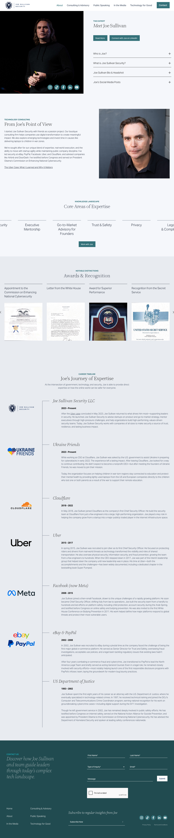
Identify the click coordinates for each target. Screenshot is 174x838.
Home (9, 808)
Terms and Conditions (160, 824)
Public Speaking (101, 5)
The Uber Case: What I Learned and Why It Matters (28, 167)
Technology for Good (141, 5)
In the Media (120, 5)
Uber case (75, 413)
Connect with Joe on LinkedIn (124, 38)
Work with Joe (87, 244)
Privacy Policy (146, 824)
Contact (163, 5)
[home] (17, 5)
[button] (132, 54)
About (60, 5)
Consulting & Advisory (78, 5)
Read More (100, 38)
